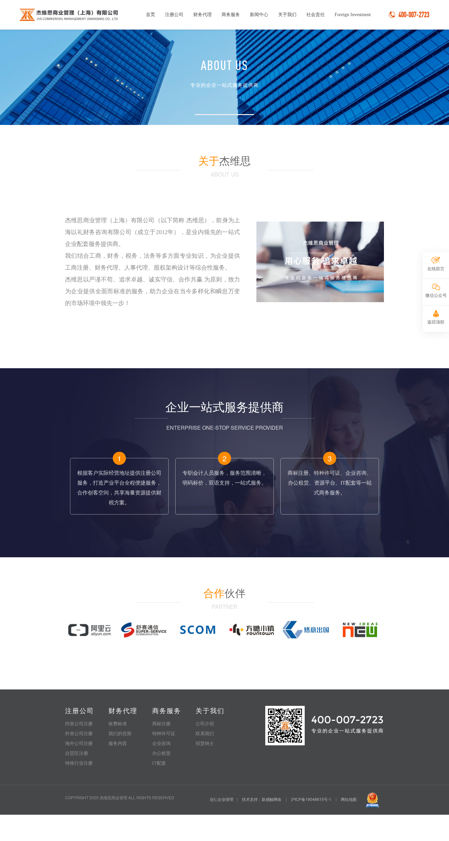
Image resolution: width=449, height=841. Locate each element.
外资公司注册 (79, 733)
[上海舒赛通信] (143, 629)
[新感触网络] (360, 629)
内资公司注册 (79, 723)
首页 (150, 14)
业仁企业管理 (221, 799)
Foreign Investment (353, 14)
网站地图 (349, 799)
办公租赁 (161, 753)
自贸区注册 (76, 753)
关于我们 (287, 14)
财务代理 (202, 14)
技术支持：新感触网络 (261, 799)
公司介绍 (205, 723)
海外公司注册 (79, 743)
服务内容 (117, 743)
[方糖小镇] (252, 629)
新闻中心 (259, 14)
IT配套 (159, 763)
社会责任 (315, 14)
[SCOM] (198, 629)
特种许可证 (163, 733)
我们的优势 (119, 733)
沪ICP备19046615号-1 (311, 799)
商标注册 (161, 723)
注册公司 (174, 14)
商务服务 (231, 14)
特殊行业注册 (79, 763)
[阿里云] (89, 629)
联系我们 (205, 733)
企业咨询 (161, 743)
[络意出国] (306, 629)
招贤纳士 (205, 743)
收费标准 (117, 723)
